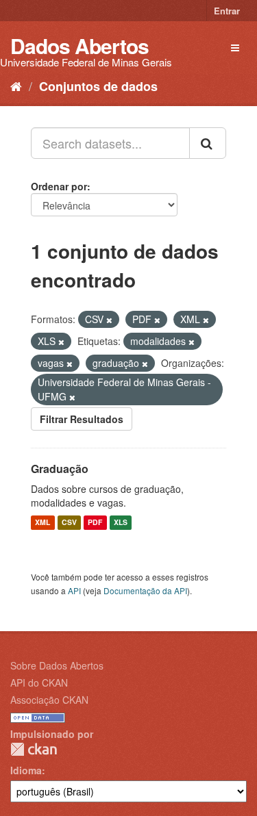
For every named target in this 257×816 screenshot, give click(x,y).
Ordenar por (59, 186)
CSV (69, 523)
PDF (95, 523)
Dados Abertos (79, 45)
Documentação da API (145, 590)
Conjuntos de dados (98, 86)
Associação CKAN (49, 699)
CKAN (33, 749)
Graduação (59, 468)
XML (42, 523)
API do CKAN (39, 682)
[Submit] (207, 143)
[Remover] (109, 319)
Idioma (26, 770)
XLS (120, 523)
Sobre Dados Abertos (56, 665)
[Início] (16, 85)
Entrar (227, 10)
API (74, 590)
